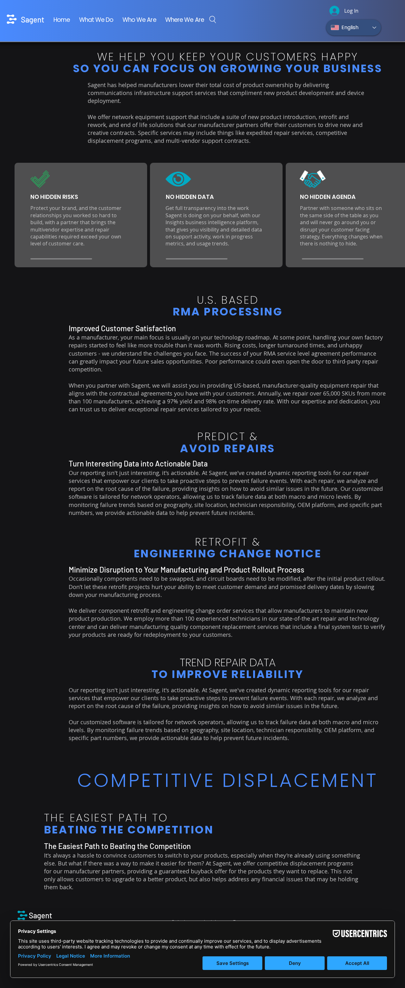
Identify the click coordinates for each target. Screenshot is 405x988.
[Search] (212, 19)
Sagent (32, 19)
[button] (96, 20)
